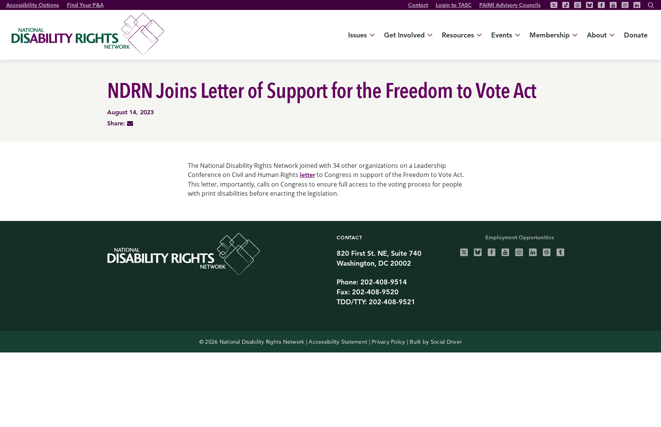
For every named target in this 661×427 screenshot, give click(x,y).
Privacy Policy (388, 341)
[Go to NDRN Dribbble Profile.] (546, 252)
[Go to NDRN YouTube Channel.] (613, 5)
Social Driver (446, 341)
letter (307, 175)
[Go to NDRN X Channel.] (464, 252)
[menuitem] (418, 5)
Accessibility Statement (338, 341)
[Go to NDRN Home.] (91, 34)
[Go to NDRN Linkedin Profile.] (636, 5)
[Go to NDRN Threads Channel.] (577, 5)
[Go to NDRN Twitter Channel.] (553, 5)
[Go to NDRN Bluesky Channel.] (589, 5)
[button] (651, 6)
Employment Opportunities (519, 237)
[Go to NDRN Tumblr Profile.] (560, 252)
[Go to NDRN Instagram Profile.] (625, 5)
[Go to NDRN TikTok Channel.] (565, 5)
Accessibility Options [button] (32, 5)
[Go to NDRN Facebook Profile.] (601, 5)
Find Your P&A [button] (85, 5)
